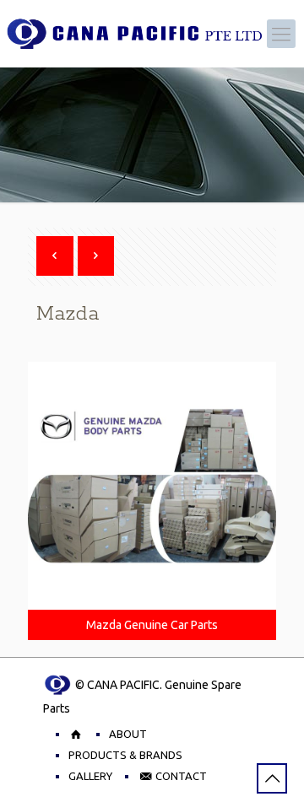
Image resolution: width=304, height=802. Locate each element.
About (128, 734)
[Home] (76, 734)
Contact (180, 776)
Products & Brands (125, 755)
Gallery (90, 776)
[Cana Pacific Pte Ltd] (133, 33)
